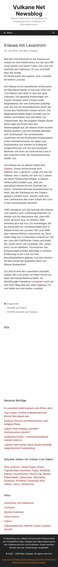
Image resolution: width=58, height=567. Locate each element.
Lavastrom (37, 281)
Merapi (46, 473)
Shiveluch (9, 480)
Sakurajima (39, 477)
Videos (8, 521)
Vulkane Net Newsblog (29, 10)
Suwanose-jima (36, 480)
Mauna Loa (35, 473)
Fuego (35, 470)
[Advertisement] (29, 362)
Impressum (7, 559)
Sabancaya (26, 477)
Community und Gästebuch (19, 503)
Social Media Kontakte (35, 562)
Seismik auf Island (17, 307)
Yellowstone (27, 484)
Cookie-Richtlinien (46, 559)
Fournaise (25, 470)
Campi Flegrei (28, 467)
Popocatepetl (11, 477)
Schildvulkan (45, 86)
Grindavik (45, 470)
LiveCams (9, 507)
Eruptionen (13, 303)
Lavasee (20, 79)
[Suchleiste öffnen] (53, 32)
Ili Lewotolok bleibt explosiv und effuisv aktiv (28, 408)
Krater (16, 230)
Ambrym (15, 467)
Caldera (8, 168)
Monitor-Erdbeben (14, 512)
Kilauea (8, 473)
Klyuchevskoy (20, 473)
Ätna (6, 467)
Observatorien (11, 516)
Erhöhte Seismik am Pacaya (22, 312)
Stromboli (21, 480)
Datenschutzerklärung (24, 559)
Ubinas (8, 484)
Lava (20, 66)
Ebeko (40, 467)
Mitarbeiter (17, 562)
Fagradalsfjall (11, 470)
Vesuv (16, 484)
